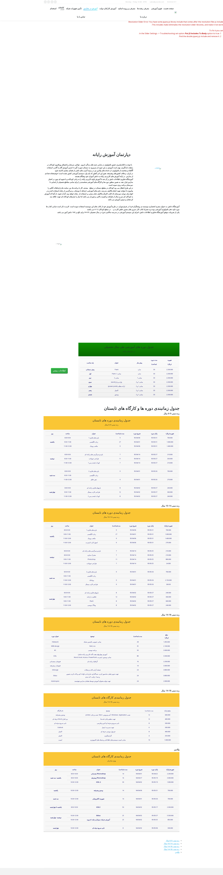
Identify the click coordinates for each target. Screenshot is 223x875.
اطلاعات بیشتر (59, 370)
